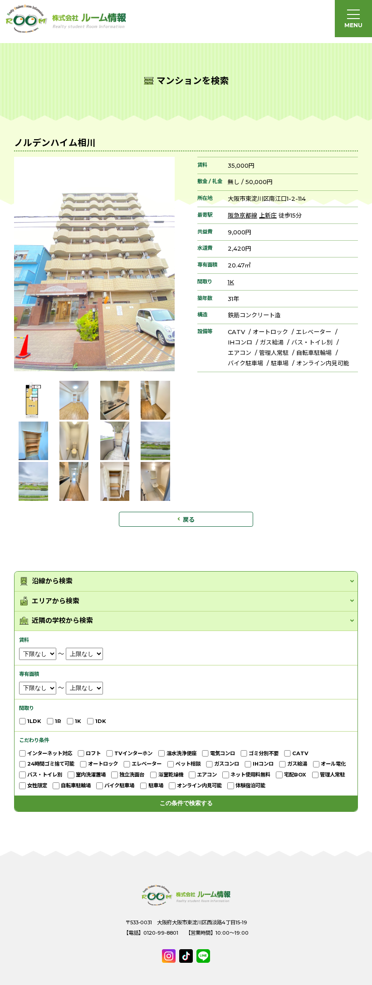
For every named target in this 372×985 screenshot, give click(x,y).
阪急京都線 (242, 215)
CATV (236, 331)
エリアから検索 (55, 601)
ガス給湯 (272, 342)
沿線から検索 (52, 581)
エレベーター (313, 331)
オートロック (270, 331)
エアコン (239, 352)
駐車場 (280, 363)
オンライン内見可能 (322, 363)
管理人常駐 (274, 352)
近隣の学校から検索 (62, 621)
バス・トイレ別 (312, 342)
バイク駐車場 (245, 363)
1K (231, 282)
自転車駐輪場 (314, 352)
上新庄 (268, 215)
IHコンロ (240, 342)
